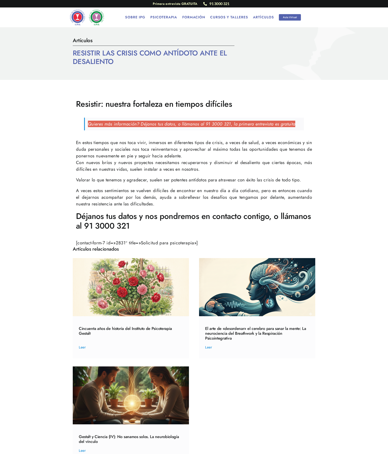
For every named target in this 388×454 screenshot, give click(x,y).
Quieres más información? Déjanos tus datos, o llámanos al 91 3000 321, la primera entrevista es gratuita (191, 124)
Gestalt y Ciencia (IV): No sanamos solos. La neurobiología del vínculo (129, 439)
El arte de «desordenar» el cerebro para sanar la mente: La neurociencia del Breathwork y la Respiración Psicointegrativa (255, 333)
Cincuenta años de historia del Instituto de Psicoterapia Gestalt (125, 331)
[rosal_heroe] (131, 260)
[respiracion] (257, 260)
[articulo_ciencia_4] (131, 368)
